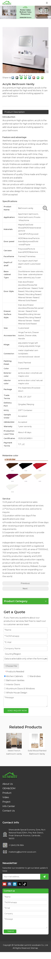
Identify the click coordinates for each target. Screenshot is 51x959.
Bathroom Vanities (15, 680)
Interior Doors (13, 684)
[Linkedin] (15, 884)
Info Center (8, 806)
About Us (7, 784)
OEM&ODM (8, 788)
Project (6, 801)
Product (6, 792)
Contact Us (8, 810)
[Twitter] (20, 884)
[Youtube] (4, 884)
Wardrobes (35, 676)
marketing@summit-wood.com (22, 852)
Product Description (14, 112)
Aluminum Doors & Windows (20, 688)
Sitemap (34, 948)
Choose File (11, 666)
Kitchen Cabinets (14, 676)
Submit (11, 931)
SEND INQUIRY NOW (17, 710)
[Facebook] (10, 884)
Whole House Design (16, 692)
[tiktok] (25, 884)
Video (5, 797)
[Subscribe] (44, 877)
